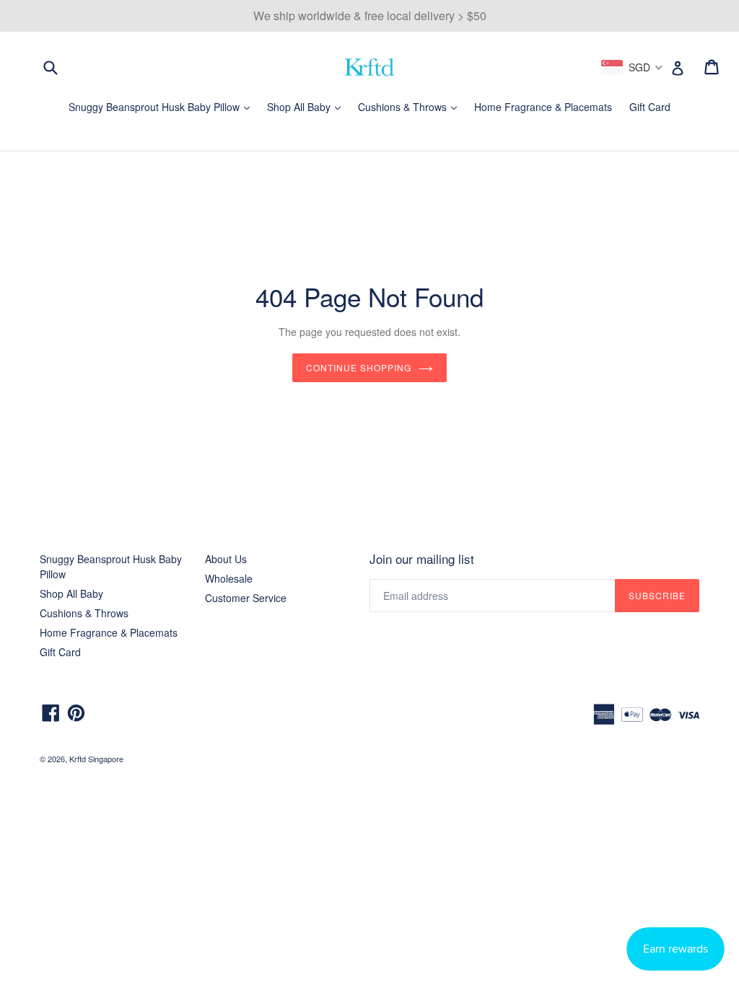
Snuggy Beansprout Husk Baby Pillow (163, 107)
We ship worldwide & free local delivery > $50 (369, 15)
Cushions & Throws (411, 107)
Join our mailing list (422, 559)
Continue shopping (358, 367)
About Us (226, 559)
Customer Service (246, 598)
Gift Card (649, 107)
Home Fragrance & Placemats (543, 107)
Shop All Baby (307, 107)
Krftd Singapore (96, 758)
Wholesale (229, 578)
